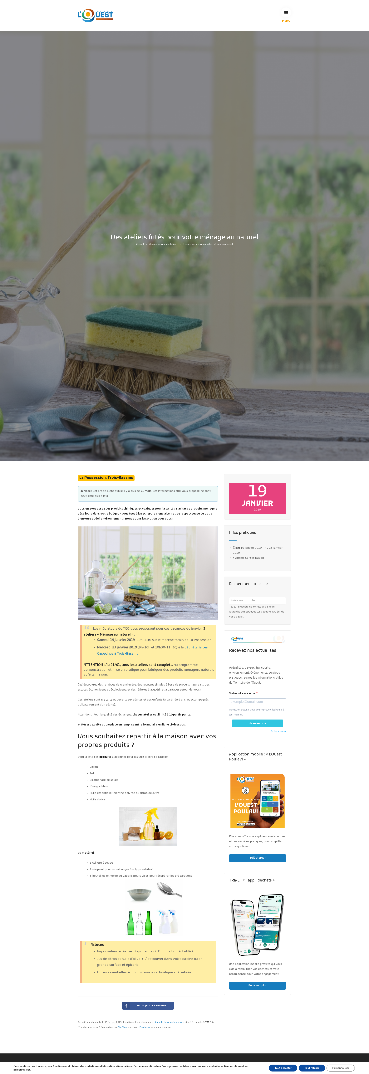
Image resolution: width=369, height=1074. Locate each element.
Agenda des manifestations (163, 244)
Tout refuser (311, 1068)
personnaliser (21, 1070)
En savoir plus (257, 986)
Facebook (145, 1027)
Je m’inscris (257, 723)
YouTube (122, 1027)
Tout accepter (283, 1068)
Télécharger (257, 858)
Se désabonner (278, 731)
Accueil (140, 244)
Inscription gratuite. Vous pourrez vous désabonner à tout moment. (256, 712)
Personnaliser (340, 1068)
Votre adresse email (242, 693)
